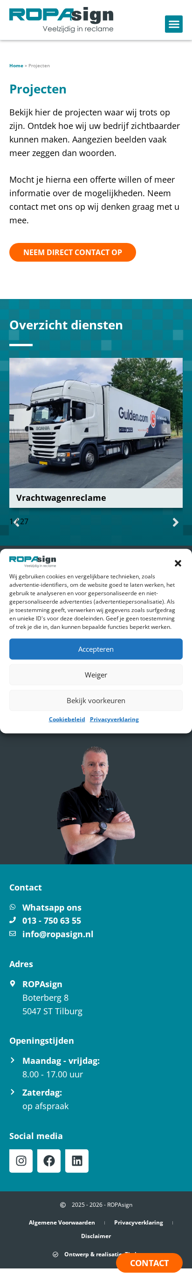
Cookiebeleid (67, 719)
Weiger (96, 674)
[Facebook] (49, 1161)
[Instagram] (21, 1161)
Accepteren (96, 649)
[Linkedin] (77, 1161)
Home (16, 65)
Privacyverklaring (114, 719)
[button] (178, 563)
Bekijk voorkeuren (96, 700)
